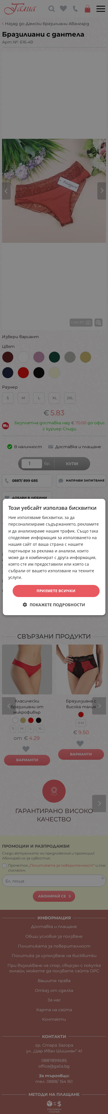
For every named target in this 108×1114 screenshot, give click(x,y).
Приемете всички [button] (56, 590)
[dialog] (54, 557)
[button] (54, 604)
